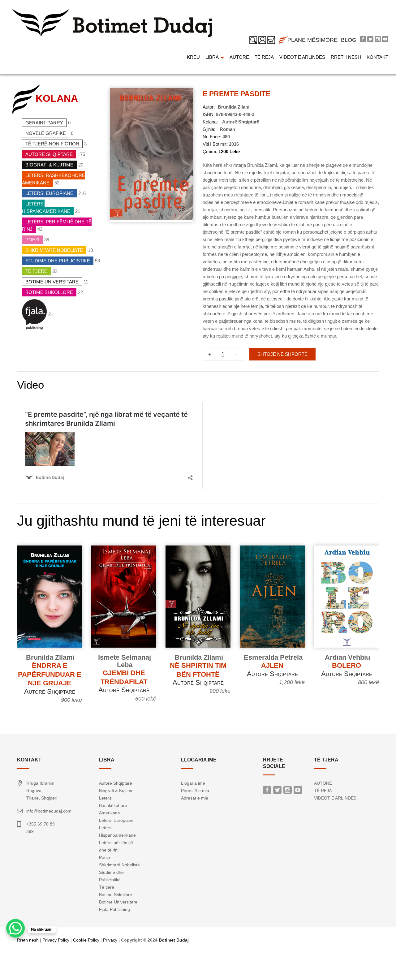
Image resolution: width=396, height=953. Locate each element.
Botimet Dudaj (174, 940)
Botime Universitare (52, 281)
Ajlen (272, 665)
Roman (227, 129)
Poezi (32, 239)
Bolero (346, 665)
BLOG (348, 40)
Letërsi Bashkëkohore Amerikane (53, 179)
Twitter (277, 791)
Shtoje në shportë (282, 354)
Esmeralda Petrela (273, 657)
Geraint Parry (44, 122)
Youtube (298, 791)
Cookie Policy (86, 940)
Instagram (287, 791)
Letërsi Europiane (49, 193)
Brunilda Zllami (234, 107)
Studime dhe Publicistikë (57, 260)
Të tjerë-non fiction (52, 143)
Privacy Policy (55, 940)
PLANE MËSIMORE (312, 40)
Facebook (267, 791)
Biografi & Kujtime (49, 164)
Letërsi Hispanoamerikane (46, 207)
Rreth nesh (28, 940)
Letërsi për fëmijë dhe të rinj (57, 225)
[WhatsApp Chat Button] (15, 928)
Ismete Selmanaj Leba (124, 661)
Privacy (110, 940)
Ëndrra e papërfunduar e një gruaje (49, 674)
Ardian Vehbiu (347, 657)
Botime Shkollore (49, 292)
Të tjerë (36, 271)
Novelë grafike (45, 133)
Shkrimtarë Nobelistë (54, 250)
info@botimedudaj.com (48, 811)
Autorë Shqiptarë (49, 154)
